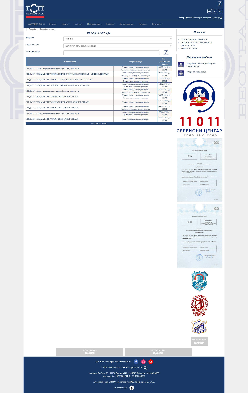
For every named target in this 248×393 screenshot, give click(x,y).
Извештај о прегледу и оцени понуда (135, 70)
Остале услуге (126, 24)
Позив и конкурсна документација (135, 67)
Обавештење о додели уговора (135, 81)
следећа (94, 123)
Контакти (156, 24)
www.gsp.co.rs (36, 24)
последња (102, 123)
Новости (78, 24)
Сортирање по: (33, 44)
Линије (65, 24)
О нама (52, 24)
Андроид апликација (196, 72)
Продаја (143, 24)
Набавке (110, 24)
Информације (93, 24)
